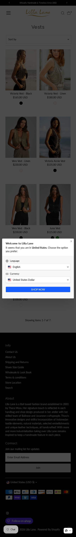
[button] (68, 530)
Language (14, 260)
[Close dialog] (71, 241)
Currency (14, 273)
